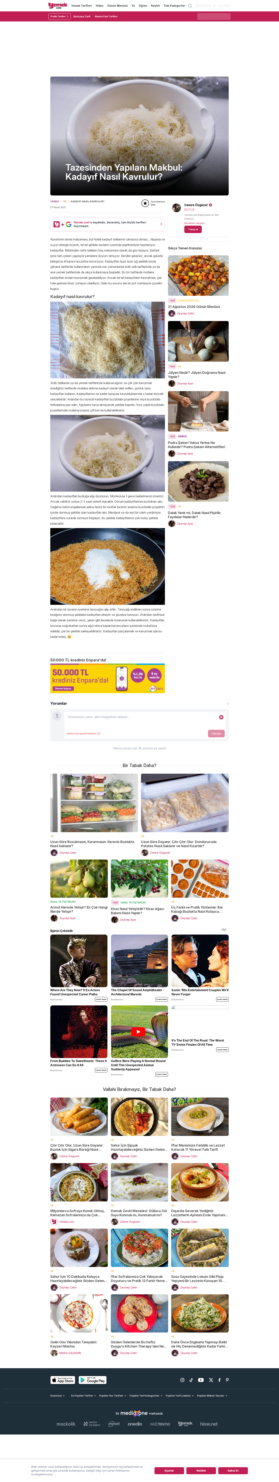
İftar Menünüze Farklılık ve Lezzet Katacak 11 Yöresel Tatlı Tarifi (198, 1147)
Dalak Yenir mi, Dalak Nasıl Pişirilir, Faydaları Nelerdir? (194, 515)
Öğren (143, 5)
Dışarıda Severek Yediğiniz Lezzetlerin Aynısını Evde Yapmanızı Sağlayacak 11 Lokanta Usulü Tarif (199, 1213)
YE (64, 201)
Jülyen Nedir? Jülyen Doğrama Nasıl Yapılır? (196, 375)
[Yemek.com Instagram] (182, 1380)
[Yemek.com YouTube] (201, 1380)
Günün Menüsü (117, 5)
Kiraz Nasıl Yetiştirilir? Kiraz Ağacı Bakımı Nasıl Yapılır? (137, 911)
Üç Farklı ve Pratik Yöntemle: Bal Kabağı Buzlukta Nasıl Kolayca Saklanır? (196, 909)
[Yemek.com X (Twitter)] (211, 1380)
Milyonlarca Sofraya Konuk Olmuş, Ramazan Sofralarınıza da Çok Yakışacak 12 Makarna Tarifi (77, 1213)
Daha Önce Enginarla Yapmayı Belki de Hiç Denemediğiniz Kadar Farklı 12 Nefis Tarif (199, 1344)
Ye (133, 5)
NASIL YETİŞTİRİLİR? (63, 901)
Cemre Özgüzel (195, 205)
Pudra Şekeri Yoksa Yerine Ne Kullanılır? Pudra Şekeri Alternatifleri (196, 445)
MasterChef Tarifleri (106, 16)
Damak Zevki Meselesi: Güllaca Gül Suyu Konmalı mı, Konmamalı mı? (139, 1213)
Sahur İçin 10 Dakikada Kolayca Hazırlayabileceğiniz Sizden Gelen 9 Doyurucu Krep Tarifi (78, 1279)
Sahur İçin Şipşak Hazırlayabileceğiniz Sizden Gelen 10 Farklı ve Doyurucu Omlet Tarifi (138, 1147)
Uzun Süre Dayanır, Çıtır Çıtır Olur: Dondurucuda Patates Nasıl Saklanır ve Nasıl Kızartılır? (179, 844)
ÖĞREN (182, 436)
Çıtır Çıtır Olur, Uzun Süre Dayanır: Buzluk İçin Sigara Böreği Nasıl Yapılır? (76, 1147)
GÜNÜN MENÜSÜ (188, 300)
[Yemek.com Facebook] (219, 1380)
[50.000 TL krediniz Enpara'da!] (107, 678)
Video (99, 5)
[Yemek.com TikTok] (191, 1380)
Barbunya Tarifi (81, 16)
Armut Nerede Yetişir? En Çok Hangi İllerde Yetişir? (79, 909)
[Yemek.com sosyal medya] (134, 1413)
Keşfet (155, 5)
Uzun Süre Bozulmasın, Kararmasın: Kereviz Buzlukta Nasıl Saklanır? (92, 844)
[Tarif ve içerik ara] (190, 5)
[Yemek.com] (57, 6)
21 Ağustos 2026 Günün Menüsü (194, 307)
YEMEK (54, 201)
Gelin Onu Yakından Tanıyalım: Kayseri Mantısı (73, 1344)
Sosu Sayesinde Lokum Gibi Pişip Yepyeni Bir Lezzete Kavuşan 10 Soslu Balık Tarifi (197, 1279)
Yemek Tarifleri (81, 5)
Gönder (216, 733)
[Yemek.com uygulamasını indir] (62, 1380)
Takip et (193, 229)
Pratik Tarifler (58, 16)
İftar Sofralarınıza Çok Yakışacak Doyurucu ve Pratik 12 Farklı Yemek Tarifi (139, 1279)
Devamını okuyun (194, 223)
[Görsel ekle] (221, 717)
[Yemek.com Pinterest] (227, 1380)
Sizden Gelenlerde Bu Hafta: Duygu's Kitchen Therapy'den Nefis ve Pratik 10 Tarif (139, 1344)
